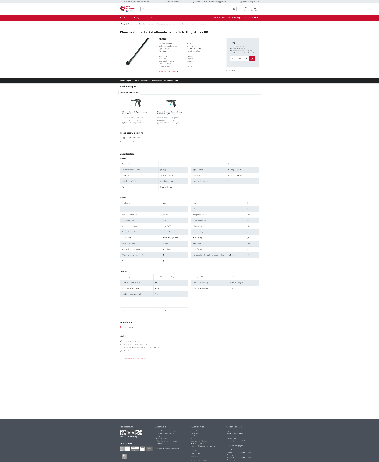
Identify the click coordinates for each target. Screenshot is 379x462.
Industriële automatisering (165, 431)
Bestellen (194, 433)
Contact (255, 18)
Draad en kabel (161, 438)
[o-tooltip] (239, 58)
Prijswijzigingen (219, 18)
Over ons (247, 18)
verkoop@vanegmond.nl (236, 441)
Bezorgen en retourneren (200, 441)
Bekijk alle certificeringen (129, 437)
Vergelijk (232, 70)
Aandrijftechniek (161, 443)
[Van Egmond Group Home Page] (127, 8)
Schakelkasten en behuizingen (166, 441)
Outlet (153, 18)
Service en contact (198, 443)
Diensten (194, 451)
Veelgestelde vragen (235, 18)
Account (194, 438)
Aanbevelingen (125, 80)
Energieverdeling (161, 436)
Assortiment (124, 18)
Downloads (168, 80)
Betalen (194, 436)
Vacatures (194, 456)
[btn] (252, 58)
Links (177, 80)
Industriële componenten (164, 433)
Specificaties (157, 80)
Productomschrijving (142, 80)
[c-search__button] (234, 9)
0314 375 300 (231, 438)
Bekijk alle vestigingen (235, 446)
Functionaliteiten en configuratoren (204, 446)
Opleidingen (195, 453)
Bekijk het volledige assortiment (167, 448)
